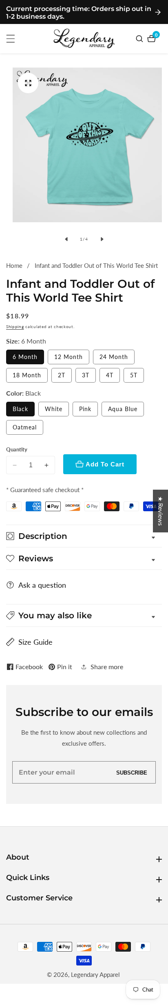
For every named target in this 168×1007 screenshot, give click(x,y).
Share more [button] (107, 666)
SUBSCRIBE (131, 772)
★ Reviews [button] (160, 511)
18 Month (27, 375)
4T (109, 375)
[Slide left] (66, 239)
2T (61, 375)
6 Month (25, 356)
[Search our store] (140, 38)
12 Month (68, 356)
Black (20, 408)
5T (133, 375)
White (53, 408)
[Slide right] (102, 239)
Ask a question (42, 584)
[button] (84, 615)
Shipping (15, 326)
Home (14, 265)
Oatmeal (25, 427)
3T (85, 375)
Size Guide (35, 641)
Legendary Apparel (95, 975)
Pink (85, 408)
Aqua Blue (122, 408)
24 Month (113, 356)
